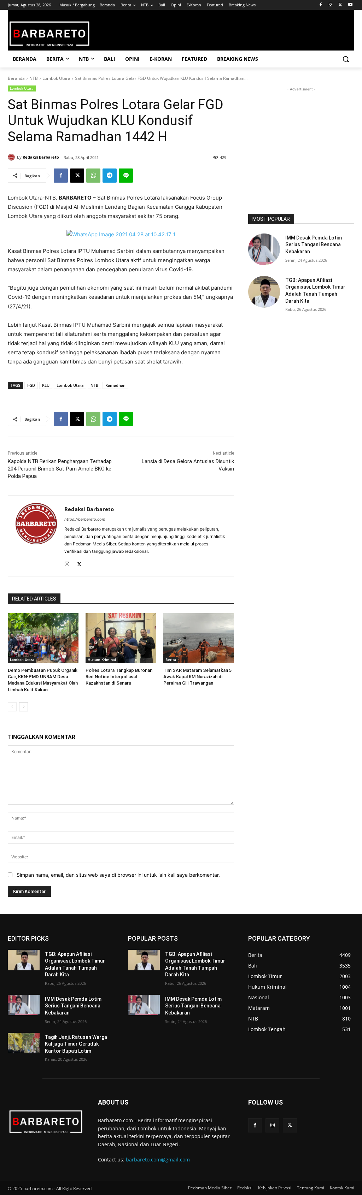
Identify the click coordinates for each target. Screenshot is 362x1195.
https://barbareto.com (84, 519)
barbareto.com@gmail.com (158, 1159)
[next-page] (23, 706)
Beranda (16, 78)
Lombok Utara (56, 78)
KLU (45, 385)
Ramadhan (115, 385)
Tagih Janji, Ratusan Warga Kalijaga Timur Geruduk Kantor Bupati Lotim (76, 1044)
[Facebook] (321, 5)
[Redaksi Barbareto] (12, 157)
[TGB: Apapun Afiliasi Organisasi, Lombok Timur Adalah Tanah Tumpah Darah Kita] (264, 292)
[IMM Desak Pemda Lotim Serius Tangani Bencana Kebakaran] (264, 249)
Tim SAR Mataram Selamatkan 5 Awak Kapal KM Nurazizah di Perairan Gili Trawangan (197, 677)
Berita (170, 659)
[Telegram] (110, 175)
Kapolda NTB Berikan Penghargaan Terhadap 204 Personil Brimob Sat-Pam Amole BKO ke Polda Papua (60, 468)
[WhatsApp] (93, 175)
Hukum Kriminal (102, 659)
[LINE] (126, 175)
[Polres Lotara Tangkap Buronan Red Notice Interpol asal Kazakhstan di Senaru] (121, 638)
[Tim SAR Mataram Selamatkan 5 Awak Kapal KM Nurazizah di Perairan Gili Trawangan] (198, 638)
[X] (340, 5)
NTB (33, 78)
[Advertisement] (301, 137)
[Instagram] (331, 5)
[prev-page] (12, 706)
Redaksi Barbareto (41, 157)
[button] (345, 59)
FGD (31, 385)
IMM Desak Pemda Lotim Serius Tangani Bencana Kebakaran (313, 244)
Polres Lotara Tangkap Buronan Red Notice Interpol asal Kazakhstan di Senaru (119, 677)
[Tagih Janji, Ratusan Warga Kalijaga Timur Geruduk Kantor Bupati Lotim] (24, 1043)
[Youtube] (350, 5)
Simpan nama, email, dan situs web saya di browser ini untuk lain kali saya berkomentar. (118, 875)
